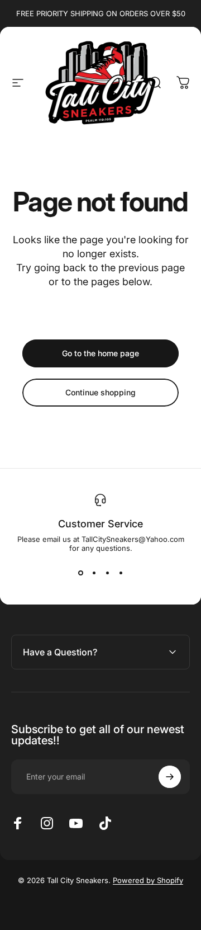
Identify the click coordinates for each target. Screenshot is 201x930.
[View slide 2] (93, 572)
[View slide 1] (80, 572)
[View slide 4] (120, 572)
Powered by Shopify (148, 880)
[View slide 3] (107, 572)
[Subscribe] (170, 777)
